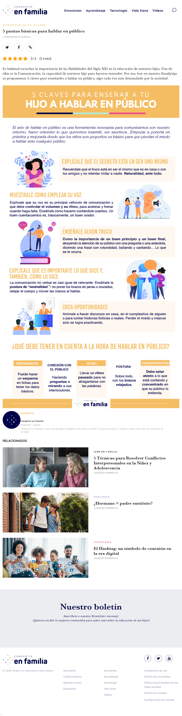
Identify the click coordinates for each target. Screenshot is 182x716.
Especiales (69, 688)
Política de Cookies (155, 693)
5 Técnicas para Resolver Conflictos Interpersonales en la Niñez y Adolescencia (130, 463)
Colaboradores (72, 676)
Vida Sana (140, 11)
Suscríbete (69, 670)
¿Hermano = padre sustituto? (123, 503)
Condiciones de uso (155, 670)
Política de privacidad (157, 676)
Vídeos (157, 11)
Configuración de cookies (159, 699)
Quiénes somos (72, 682)
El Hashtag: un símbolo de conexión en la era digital (132, 551)
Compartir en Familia (17, 37)
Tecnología (118, 11)
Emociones (73, 11)
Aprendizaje (95, 11)
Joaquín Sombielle (106, 472)
